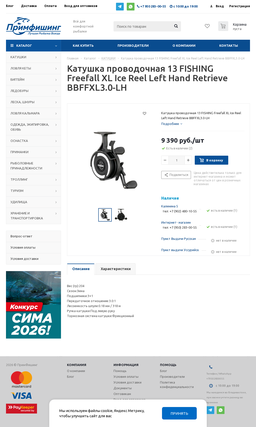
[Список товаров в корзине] (233, 29)
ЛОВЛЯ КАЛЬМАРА (25, 113)
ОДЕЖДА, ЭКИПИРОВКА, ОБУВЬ (29, 127)
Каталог (24, 45)
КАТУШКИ (18, 57)
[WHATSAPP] (130, 6)
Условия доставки (128, 382)
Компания (76, 365)
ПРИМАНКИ (19, 152)
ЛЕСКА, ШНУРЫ (22, 102)
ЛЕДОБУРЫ (19, 90)
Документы (123, 388)
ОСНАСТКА (19, 140)
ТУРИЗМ (17, 190)
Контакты (228, 45)
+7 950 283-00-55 (153, 6)
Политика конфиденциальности (177, 385)
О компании (184, 45)
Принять (179, 413)
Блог (70, 376)
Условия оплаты (126, 376)
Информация (126, 365)
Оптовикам (122, 394)
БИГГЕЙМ (17, 79)
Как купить (83, 45)
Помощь (168, 365)
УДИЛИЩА (18, 202)
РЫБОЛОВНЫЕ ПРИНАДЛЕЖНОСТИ (26, 165)
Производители (133, 45)
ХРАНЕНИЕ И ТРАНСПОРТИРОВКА (26, 215)
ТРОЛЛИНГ (19, 179)
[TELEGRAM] (120, 6)
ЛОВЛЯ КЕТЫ (20, 68)
